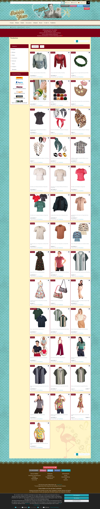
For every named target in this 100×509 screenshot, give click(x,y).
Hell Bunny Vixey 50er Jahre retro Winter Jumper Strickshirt (79, 358)
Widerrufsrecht (50, 478)
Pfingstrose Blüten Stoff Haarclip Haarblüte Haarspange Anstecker (59, 101)
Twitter (80, 5)
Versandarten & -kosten (50, 476)
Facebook (87, 5)
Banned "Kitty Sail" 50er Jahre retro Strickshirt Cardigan (80, 243)
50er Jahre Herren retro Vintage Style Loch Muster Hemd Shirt (39, 244)
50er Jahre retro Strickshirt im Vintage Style (78, 186)
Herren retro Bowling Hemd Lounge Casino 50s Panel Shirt (80, 272)
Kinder (22, 22)
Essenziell (19, 507)
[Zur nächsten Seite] (87, 41)
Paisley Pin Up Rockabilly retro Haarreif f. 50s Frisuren (59, 129)
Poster (40, 22)
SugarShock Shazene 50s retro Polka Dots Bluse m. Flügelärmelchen (38, 130)
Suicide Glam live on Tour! (49, 467)
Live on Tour (34, 479)
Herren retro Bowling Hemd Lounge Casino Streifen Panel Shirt (39, 386)
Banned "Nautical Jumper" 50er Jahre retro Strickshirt (38, 357)
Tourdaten (87, 8)
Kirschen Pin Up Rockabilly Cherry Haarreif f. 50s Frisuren (39, 158)
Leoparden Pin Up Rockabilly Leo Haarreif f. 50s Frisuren (80, 129)
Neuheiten (52, 22)
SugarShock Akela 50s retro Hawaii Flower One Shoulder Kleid (80, 415)
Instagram (74, 5)
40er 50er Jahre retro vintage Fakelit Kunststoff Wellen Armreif (79, 73)
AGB (66, 478)
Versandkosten (40, 76)
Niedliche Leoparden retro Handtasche (57, 300)
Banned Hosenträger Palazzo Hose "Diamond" (58, 357)
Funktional (47, 507)
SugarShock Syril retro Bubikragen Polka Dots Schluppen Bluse (60, 272)
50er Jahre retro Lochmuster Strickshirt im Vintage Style (39, 215)
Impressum (66, 479)
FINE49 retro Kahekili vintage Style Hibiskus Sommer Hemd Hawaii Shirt (79, 158)
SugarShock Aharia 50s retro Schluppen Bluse (37, 414)
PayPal (40, 507)
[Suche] (62, 3)
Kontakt (65, 475)
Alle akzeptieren (76, 495)
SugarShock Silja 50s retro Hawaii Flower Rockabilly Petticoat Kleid (38, 301)
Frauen (12, 22)
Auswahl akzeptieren (77, 500)
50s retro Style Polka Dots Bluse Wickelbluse (58, 72)
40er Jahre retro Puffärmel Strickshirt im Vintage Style (38, 186)
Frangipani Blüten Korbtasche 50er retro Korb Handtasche (80, 101)
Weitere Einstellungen (54, 507)
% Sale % (46, 22)
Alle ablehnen (76, 498)
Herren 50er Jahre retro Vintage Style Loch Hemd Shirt (59, 243)
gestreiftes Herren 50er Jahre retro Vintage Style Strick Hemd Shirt (79, 215)
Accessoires (29, 22)
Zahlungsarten (50, 475)
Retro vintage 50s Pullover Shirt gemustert (37, 329)
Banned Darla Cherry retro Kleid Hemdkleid (37, 272)
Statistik (25, 507)
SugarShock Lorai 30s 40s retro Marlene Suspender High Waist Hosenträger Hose (80, 301)
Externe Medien (33, 507)
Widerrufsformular (66, 470)
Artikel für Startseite (21, 27)
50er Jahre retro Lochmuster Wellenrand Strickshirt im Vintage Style (59, 187)
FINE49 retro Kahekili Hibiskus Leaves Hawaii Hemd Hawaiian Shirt (59, 415)
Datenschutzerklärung (65, 476)
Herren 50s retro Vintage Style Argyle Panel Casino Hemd (60, 329)
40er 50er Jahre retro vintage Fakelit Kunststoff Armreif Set (39, 101)
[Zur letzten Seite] (89, 41)
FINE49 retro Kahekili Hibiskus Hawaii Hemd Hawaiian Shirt (39, 444)
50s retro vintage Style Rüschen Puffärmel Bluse (38, 72)
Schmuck (35, 22)
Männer (17, 22)
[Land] (78, 2)
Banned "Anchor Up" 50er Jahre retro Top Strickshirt (79, 329)
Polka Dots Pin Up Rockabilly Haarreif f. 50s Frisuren (59, 158)
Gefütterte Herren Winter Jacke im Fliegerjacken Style (59, 215)
